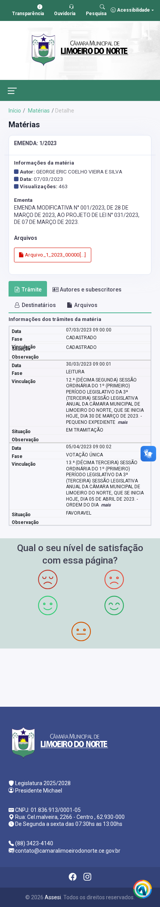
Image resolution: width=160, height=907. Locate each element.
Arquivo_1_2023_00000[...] (54, 255)
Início (15, 111)
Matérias (38, 111)
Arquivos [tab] (85, 305)
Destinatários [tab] (39, 305)
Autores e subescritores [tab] (91, 289)
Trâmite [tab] (32, 289)
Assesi (53, 897)
